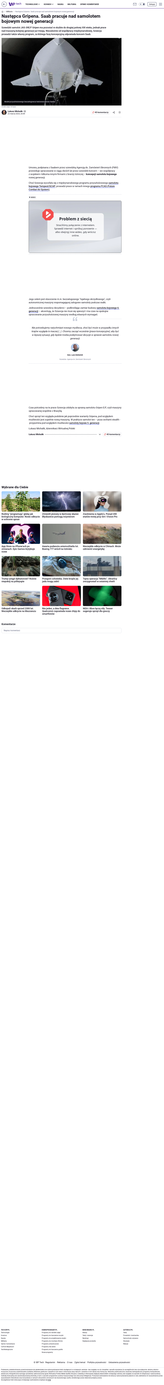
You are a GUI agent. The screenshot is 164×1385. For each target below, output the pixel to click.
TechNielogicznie (7, 1349)
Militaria (72, 4)
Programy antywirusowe (50, 1344)
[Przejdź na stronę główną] (4, 6)
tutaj (49, 1380)
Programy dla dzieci (49, 1347)
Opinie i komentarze (89, 4)
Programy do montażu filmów (52, 1341)
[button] (142, 4)
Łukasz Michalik (15, 111)
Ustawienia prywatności (118, 1362)
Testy (125, 1332)
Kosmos (47, 4)
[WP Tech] (17, 4)
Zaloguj (152, 4)
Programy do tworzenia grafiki (52, 1349)
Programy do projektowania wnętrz (54, 1338)
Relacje (125, 1344)
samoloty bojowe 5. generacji (84, 423)
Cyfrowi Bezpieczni (7, 1347)
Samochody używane (130, 1338)
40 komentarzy (102, 112)
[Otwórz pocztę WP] (135, 4)
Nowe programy (47, 1352)
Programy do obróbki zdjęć (51, 1332)
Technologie (31, 4)
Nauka (60, 4)
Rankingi (86, 1338)
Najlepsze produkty (89, 1341)
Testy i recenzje (88, 1335)
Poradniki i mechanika (131, 1335)
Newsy (85, 1332)
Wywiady (126, 1341)
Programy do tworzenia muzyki (52, 1335)
